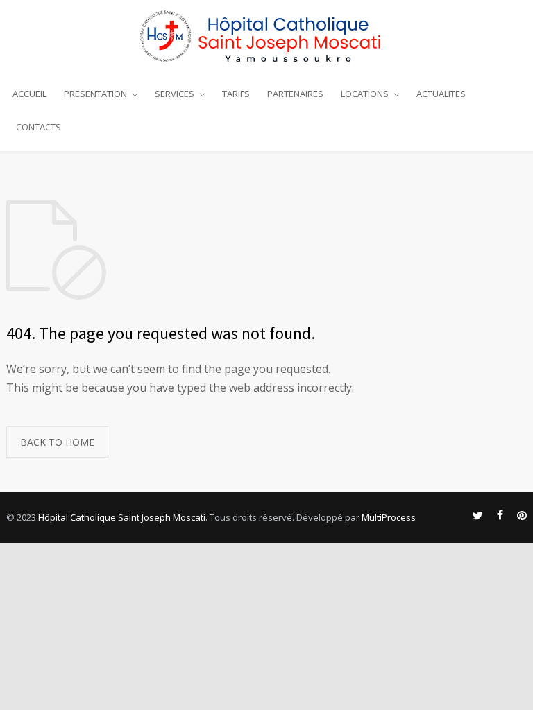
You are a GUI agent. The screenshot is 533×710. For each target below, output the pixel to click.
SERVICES (174, 93)
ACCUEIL (29, 93)
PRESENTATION (95, 93)
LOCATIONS (365, 93)
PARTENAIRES (295, 93)
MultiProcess (389, 517)
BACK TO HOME (57, 442)
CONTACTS (38, 127)
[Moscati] (266, 35)
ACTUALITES (441, 93)
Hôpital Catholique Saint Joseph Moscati (121, 517)
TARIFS (236, 93)
